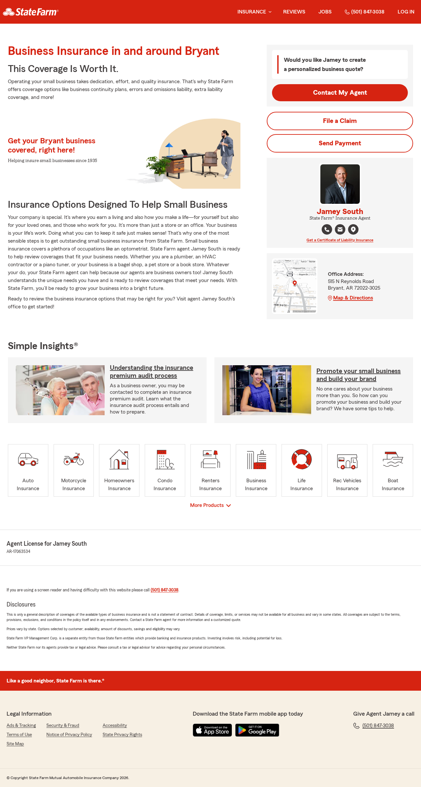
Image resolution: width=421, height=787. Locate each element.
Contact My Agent (340, 92)
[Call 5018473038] (327, 229)
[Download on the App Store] (212, 730)
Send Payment (340, 143)
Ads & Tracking (21, 725)
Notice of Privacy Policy (69, 734)
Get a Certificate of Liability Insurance (340, 240)
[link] (31, 11)
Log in (406, 11)
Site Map (15, 744)
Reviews (294, 11)
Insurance (251, 11)
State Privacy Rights (122, 734)
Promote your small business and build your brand (358, 375)
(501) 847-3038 (367, 11)
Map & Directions (353, 297)
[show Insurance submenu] (268, 12)
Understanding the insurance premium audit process (151, 372)
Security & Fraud (62, 725)
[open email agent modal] (340, 230)
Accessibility (115, 725)
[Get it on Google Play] (257, 730)
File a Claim (340, 121)
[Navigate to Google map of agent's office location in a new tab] (353, 229)
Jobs (325, 11)
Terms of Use (19, 734)
